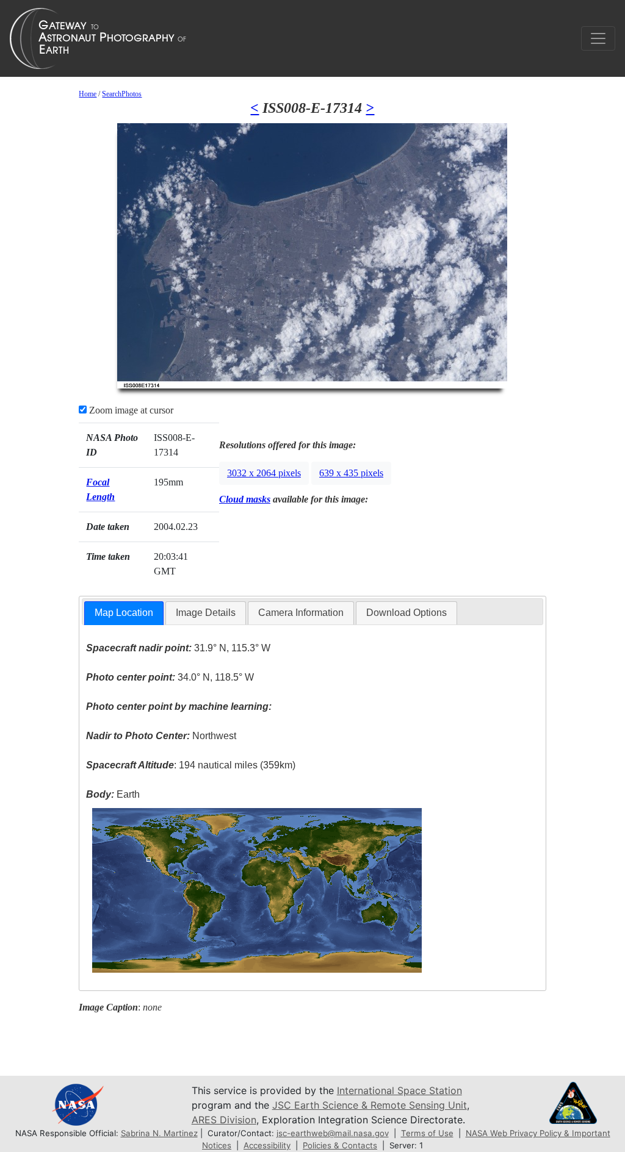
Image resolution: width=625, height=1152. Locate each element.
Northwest (161, 736)
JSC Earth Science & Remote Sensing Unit (369, 1105)
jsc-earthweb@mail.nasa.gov (332, 1133)
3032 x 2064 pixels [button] (264, 473)
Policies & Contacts (340, 1145)
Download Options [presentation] (406, 612)
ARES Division (224, 1120)
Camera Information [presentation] (301, 612)
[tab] (124, 613)
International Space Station (399, 1090)
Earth (113, 794)
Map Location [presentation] (124, 612)
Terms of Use (427, 1133)
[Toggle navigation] (598, 38)
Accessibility (267, 1145)
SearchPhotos (122, 94)
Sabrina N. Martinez (159, 1133)
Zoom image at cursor (130, 410)
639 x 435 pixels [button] (351, 473)
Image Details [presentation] (206, 612)
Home (87, 94)
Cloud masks (244, 499)
